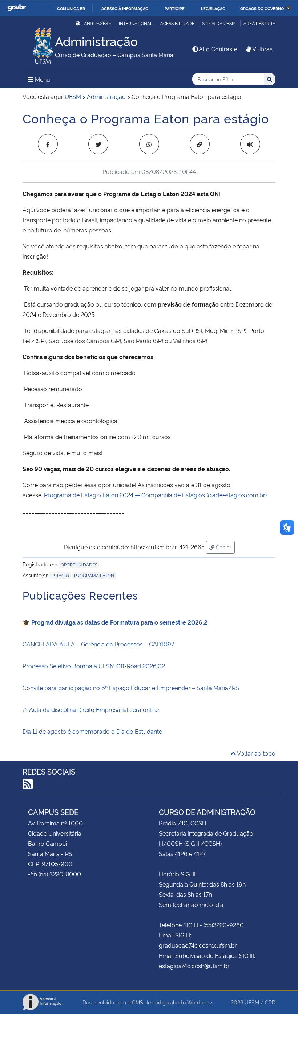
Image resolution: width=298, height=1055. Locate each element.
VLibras (262, 49)
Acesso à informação (124, 8)
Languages (94, 23)
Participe (175, 8)
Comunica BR (71, 8)
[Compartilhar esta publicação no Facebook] (48, 144)
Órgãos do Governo (262, 8)
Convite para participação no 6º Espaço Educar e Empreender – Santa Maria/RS (131, 688)
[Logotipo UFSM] (39, 44)
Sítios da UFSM (219, 23)
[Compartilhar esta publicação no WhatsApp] (149, 144)
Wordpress (200, 1002)
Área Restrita (259, 23)
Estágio (60, 575)
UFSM (252, 1002)
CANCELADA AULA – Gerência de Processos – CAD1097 (98, 644)
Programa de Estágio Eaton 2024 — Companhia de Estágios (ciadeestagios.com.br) (155, 495)
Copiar (224, 546)
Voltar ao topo (255, 753)
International (136, 23)
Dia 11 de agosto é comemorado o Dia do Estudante (92, 731)
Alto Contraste (218, 49)
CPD (270, 1002)
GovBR (17, 7)
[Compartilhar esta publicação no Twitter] (98, 144)
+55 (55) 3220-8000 (54, 874)
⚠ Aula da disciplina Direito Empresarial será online (91, 709)
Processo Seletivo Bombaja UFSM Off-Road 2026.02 (94, 666)
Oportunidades (79, 564)
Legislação (213, 8)
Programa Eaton (94, 575)
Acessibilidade (177, 23)
